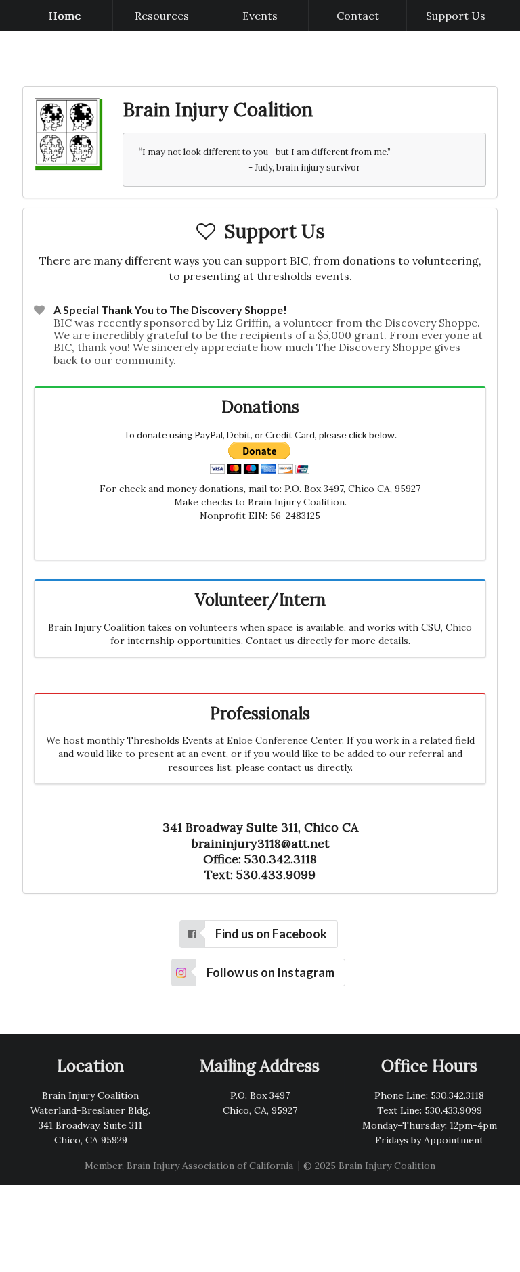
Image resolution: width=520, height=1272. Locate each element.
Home (65, 15)
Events (260, 15)
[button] (258, 934)
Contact (358, 15)
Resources (162, 15)
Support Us (455, 15)
